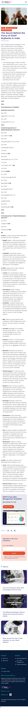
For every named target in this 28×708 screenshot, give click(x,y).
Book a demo (8, 506)
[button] (25, 2)
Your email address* (8, 545)
